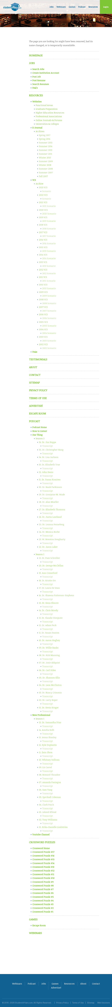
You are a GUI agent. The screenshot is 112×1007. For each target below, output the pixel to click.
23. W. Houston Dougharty (52, 539)
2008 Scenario (49, 303)
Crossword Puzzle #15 (43, 859)
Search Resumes (40, 84)
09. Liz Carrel (45, 767)
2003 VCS (43, 336)
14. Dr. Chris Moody (48, 610)
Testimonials (38, 359)
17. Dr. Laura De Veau (49, 587)
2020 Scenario (49, 213)
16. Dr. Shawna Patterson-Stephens (56, 595)
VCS (34, 179)
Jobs (52, 6)
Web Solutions (103, 1003)
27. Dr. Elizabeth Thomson (52, 509)
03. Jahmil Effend (47, 812)
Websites (37, 101)
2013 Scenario (49, 265)
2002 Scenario (49, 348)
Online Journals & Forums (49, 120)
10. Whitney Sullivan (49, 759)
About (33, 367)
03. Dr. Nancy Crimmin (50, 692)
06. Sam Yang (45, 789)
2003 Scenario (49, 340)
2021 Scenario (49, 206)
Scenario (46, 191)
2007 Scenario (49, 310)
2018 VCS (43, 224)
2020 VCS (43, 209)
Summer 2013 (45, 150)
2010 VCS (43, 284)
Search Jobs (38, 69)
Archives (40, 131)
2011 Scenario (48, 280)
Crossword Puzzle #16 (43, 855)
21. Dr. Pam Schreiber (49, 557)
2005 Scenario (49, 325)
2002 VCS (43, 344)
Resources (93, 6)
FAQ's (35, 87)
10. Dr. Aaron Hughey (49, 640)
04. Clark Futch (46, 804)
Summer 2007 (46, 172)
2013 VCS (43, 262)
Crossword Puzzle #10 (43, 878)
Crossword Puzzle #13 (43, 866)
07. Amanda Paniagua (50, 782)
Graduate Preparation (47, 108)
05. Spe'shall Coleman (50, 797)
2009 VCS (43, 292)
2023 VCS (43, 187)
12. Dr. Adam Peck (47, 625)
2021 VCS (43, 202)
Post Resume (38, 80)
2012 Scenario (49, 273)
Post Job (36, 76)
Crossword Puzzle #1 (42, 911)
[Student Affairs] (12, 7)
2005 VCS (43, 321)
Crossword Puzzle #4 (43, 900)
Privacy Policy (38, 390)
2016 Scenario (49, 243)
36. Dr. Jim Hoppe (47, 442)
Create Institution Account (45, 72)
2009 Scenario (49, 295)
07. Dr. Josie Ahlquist (49, 662)
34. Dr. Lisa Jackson (48, 457)
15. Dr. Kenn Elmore (48, 602)
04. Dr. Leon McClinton (50, 685)
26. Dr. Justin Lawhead (50, 516)
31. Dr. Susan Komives (50, 479)
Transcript (47, 445)
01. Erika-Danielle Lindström (53, 827)
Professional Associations (49, 116)
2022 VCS (43, 194)
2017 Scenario (49, 235)
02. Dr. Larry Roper (48, 700)
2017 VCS (43, 232)
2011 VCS (43, 277)
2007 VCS (43, 307)
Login (106, 6)
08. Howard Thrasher (49, 774)
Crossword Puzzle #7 (43, 889)
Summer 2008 (46, 168)
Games (72, 6)
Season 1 (40, 554)
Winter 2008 (45, 164)
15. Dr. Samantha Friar (50, 722)
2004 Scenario (49, 333)
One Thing (37, 434)
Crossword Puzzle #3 (42, 904)
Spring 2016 (44, 138)
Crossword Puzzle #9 (43, 881)
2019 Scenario (49, 221)
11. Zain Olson (45, 752)
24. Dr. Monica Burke (49, 531)
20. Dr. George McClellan (51, 565)
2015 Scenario (49, 250)
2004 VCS (43, 329)
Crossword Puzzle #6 (43, 893)
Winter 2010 (45, 157)
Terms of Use (38, 398)
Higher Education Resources (50, 112)
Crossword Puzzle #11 (43, 874)
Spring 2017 (44, 135)
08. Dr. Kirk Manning (49, 655)
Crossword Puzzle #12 (43, 870)
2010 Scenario (49, 288)
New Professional (41, 714)
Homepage (36, 55)
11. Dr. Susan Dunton (49, 632)
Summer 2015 (45, 142)
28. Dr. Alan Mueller (49, 501)
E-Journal (37, 127)
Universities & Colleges (47, 123)
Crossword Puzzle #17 (43, 851)
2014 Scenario (49, 258)
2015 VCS (43, 247)
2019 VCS (43, 217)
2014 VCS (43, 254)
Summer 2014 (45, 146)
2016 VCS (43, 239)
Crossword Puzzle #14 (43, 863)
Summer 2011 (45, 153)
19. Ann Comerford (48, 572)
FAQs (34, 351)
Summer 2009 (46, 161)
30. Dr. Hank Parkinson (50, 487)
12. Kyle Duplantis (48, 744)
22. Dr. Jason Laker (48, 546)
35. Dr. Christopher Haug (51, 449)
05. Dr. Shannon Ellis (49, 677)
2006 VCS (43, 314)
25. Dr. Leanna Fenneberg (51, 524)
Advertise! (36, 406)
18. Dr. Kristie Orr (47, 580)
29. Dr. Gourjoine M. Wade (52, 494)
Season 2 (40, 438)
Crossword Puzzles (42, 842)
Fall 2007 (43, 176)
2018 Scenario (49, 228)
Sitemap (34, 382)
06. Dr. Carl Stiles (47, 670)
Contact (35, 375)
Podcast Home (39, 427)
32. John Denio (46, 472)
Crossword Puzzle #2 (43, 907)
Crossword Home (41, 848)
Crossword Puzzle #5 (43, 896)
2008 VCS (43, 299)
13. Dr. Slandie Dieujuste (51, 617)
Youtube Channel (41, 834)
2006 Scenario (49, 318)
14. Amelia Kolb (46, 729)
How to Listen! (39, 431)
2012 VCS (43, 269)
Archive (39, 183)
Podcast (82, 6)
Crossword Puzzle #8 (43, 885)
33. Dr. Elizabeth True (49, 464)
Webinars (61, 6)
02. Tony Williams (48, 819)
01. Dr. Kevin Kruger (49, 707)
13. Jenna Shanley (47, 737)
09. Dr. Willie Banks (48, 647)
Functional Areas (44, 105)
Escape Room (37, 413)
